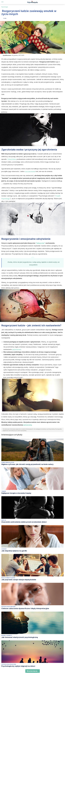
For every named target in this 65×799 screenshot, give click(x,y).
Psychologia (4, 7)
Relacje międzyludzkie (8, 577)
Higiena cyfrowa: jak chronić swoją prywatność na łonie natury (27, 464)
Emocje (3, 520)
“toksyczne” (40, 243)
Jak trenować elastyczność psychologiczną (19, 637)
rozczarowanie (30, 171)
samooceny (27, 425)
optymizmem (16, 349)
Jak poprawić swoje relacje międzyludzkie (18, 580)
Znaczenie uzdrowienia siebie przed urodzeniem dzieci (24, 522)
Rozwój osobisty (6, 635)
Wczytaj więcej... (32, 671)
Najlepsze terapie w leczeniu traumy (16, 493)
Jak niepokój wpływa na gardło (14, 551)
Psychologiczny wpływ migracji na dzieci (18, 666)
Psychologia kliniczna (8, 606)
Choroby (4, 549)
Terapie (3, 491)
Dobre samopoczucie (7, 462)
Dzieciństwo (12, 159)
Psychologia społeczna (8, 664)
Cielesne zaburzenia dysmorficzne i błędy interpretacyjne (25, 608)
